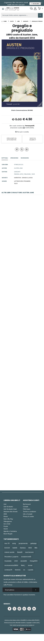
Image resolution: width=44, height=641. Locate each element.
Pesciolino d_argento (11, 557)
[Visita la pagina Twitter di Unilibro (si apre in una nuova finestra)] (14, 609)
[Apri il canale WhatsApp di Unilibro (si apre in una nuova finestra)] (24, 609)
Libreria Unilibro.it (12, 500)
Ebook (6, 516)
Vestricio (17, 570)
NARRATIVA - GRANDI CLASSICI (23, 177)
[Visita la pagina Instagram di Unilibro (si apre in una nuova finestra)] (19, 609)
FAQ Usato (26, 509)
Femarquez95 (29, 126)
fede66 (15, 548)
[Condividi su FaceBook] (17, 149)
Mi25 (30, 548)
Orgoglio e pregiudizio (22, 320)
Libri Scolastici (8, 507)
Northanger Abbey (22, 368)
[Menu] (3, 9)
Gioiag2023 (33, 561)
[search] (40, 15)
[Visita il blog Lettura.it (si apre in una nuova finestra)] (29, 609)
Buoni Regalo (8, 534)
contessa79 (8, 570)
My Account (27, 504)
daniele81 (24, 561)
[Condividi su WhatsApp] (27, 149)
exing (14, 543)
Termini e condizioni (29, 511)
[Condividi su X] (22, 149)
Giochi (6, 529)
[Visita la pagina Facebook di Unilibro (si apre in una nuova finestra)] (9, 609)
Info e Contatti (27, 514)
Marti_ (23, 565)
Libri (5, 504)
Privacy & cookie (28, 516)
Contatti (25, 507)
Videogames (8, 521)
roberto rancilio (9, 552)
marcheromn (29, 552)
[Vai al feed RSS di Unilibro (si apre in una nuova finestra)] (34, 609)
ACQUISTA (23, 239)
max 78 (7, 543)
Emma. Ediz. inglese (22, 272)
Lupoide (30, 570)
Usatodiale (8, 561)
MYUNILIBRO (35, 3)
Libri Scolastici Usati (10, 509)
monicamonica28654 (11, 565)
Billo (36, 548)
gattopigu (33, 543)
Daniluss (23, 548)
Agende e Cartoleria (10, 531)
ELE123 (7, 548)
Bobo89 (19, 552)
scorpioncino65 (26, 557)
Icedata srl (31, 625)
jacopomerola (23, 543)
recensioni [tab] (25, 158)
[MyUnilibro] (35, 9)
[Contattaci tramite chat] (31, 9)
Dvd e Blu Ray (8, 519)
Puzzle (6, 526)
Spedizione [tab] (14, 158)
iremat (30, 565)
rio (24, 570)
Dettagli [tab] (5, 158)
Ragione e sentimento (22, 225)
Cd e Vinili (7, 524)
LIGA (16, 561)
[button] (40, 8)
